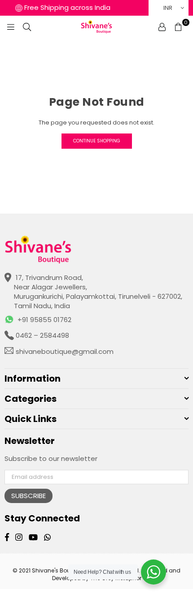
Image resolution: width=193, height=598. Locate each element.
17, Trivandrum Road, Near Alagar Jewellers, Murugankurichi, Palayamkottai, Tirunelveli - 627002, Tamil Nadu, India (98, 291)
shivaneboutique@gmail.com (64, 351)
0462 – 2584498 (41, 335)
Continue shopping (96, 141)
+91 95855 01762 (44, 319)
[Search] (27, 27)
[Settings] (162, 27)
